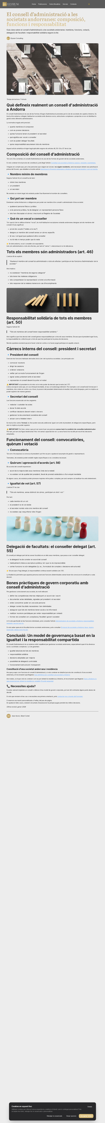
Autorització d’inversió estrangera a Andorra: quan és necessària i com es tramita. (69, 169)
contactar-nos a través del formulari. (70, 696)
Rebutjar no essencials (54, 1116)
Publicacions (42, 4)
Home (34, 4)
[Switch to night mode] (89, 4)
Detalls (90, 1107)
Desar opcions (71, 1116)
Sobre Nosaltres (54, 4)
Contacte (73, 4)
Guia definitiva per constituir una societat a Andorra (52, 675)
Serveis (65, 4)
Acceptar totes (86, 1116)
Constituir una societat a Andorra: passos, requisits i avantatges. (73, 163)
